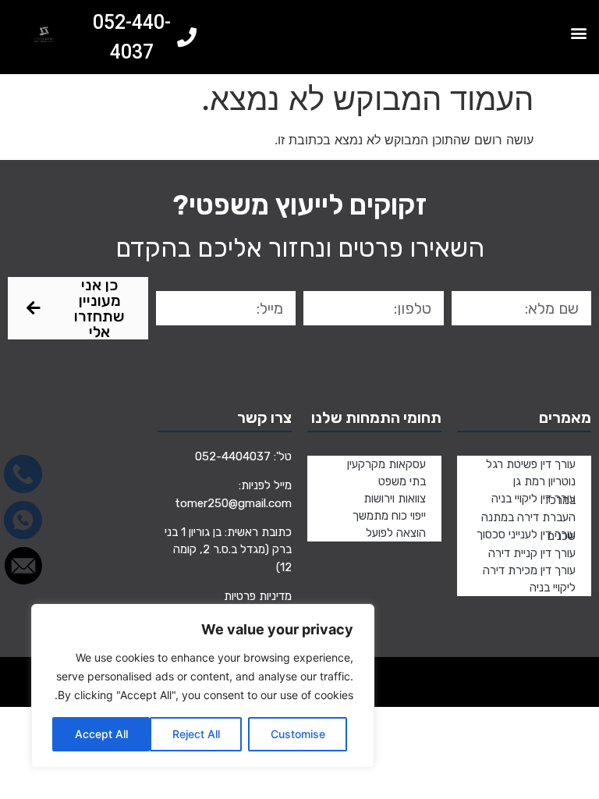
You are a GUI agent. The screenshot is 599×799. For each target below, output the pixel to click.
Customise (298, 733)
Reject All (196, 733)
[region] (202, 686)
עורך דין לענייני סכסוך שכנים (526, 535)
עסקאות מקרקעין (386, 464)
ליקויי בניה (553, 588)
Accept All (101, 733)
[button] (578, 32)
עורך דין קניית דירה (532, 553)
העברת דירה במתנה (528, 517)
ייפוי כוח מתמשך (389, 516)
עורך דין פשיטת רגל (531, 464)
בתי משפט (402, 481)
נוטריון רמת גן (544, 481)
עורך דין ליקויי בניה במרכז (533, 499)
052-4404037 (233, 456)
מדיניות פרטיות (258, 596)
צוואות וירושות (394, 499)
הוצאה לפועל (396, 533)
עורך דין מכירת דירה (529, 570)
